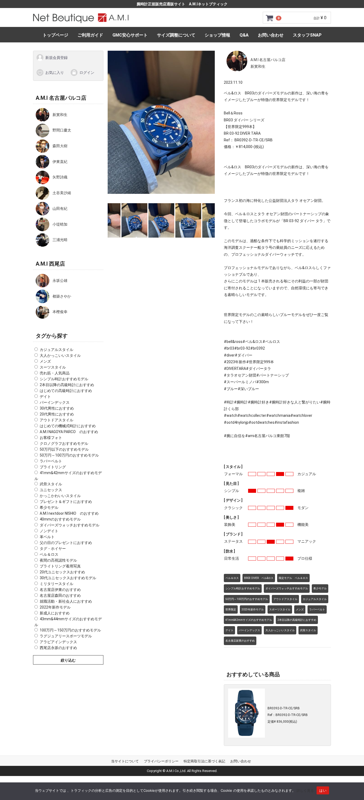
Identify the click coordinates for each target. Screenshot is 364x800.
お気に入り (54, 72)
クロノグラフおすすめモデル (64, 443)
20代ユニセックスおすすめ (62, 572)
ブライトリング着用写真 (60, 566)
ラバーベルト (51, 461)
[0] (269, 18)
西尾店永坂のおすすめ (58, 647)
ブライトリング (53, 467)
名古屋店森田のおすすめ (60, 595)
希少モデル (49, 507)
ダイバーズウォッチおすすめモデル (69, 525)
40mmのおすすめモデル (60, 519)
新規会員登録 (56, 57)
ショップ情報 (217, 35)
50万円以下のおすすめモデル (64, 449)
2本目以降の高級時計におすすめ (67, 385)
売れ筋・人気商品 (55, 373)
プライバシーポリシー (161, 761)
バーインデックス (55, 402)
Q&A (244, 35)
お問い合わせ (271, 35)
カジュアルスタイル (56, 349)
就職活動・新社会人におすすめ (66, 601)
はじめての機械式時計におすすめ (68, 426)
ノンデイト (49, 531)
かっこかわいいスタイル (60, 496)
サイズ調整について (176, 35)
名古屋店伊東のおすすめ (60, 589)
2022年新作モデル (55, 607)
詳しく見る (305, 790)
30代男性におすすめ (57, 408)
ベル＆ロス (49, 554)
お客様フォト (51, 437)
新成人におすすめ (55, 613)
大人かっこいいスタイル (60, 355)
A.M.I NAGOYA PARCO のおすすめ (69, 432)
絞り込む (68, 660)
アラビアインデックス (58, 641)
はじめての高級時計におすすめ (66, 391)
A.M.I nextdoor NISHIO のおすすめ (69, 513)
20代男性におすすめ (57, 414)
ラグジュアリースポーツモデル (66, 636)
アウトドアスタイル (56, 420)
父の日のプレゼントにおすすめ (66, 543)
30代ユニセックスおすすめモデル (68, 578)
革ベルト (47, 537)
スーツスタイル (53, 367)
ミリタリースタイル (56, 584)
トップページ (55, 35)
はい (322, 790)
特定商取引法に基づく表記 (204, 761)
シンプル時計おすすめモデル (64, 379)
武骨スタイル (51, 484)
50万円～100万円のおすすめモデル (69, 455)
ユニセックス (51, 490)
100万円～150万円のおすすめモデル (70, 630)
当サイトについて (125, 761)
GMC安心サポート (130, 35)
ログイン (86, 72)
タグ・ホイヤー (53, 548)
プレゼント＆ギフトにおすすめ (66, 501)
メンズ (45, 361)
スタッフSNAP (307, 35)
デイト (45, 396)
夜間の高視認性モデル (58, 560)
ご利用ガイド (90, 35)
